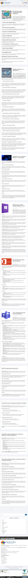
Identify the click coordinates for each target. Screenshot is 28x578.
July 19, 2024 (15, 311)
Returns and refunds (4, 561)
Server (3, 529)
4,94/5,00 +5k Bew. (12, 577)
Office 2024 (3, 523)
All (6, 404)
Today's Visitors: (12, 537)
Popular (3, 528)
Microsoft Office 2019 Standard (11, 404)
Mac (2, 521)
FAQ (11, 5)
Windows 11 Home (21, 207)
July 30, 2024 (15, 155)
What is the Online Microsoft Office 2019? (10, 368)
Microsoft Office (10, 461)
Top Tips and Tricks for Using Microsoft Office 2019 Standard (14, 403)
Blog (17, 5)
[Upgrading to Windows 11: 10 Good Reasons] (7, 73)
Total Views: (17, 537)
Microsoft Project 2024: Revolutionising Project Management (17, 12)
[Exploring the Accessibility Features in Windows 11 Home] (5, 208)
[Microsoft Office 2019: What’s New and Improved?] (7, 261)
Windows (9, 436)
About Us (20, 5)
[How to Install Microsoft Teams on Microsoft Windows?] (6, 315)
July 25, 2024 (15, 203)
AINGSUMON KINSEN (3, 576)
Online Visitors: (2, 537)
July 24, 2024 (15, 258)
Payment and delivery (4, 562)
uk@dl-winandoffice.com (3, 0)
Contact (24, 5)
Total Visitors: (23, 537)
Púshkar (15, 207)
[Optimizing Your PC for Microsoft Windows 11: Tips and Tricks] (7, 157)
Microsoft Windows (9, 161)
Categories (7, 5)
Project (3, 524)
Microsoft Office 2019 (21, 262)
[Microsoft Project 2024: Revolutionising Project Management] (7, 15)
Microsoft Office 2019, (7, 394)
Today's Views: (7, 537)
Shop (4, 5)
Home (2, 5)
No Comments (15, 208)
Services (14, 5)
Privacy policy (3, 563)
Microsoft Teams (21, 315)
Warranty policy (3, 560)
